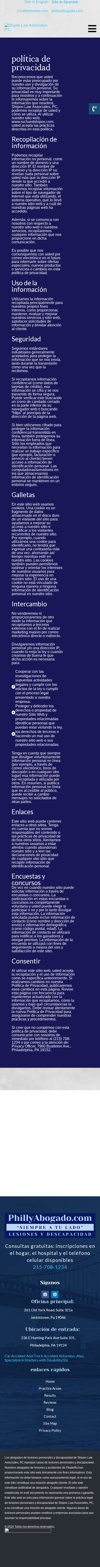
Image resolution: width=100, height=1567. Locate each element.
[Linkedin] (55, 1294)
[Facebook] (45, 1294)
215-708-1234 (50, 1267)
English (42, 2)
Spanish (70, 2)
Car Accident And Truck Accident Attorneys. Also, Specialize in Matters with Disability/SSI (44, 1358)
